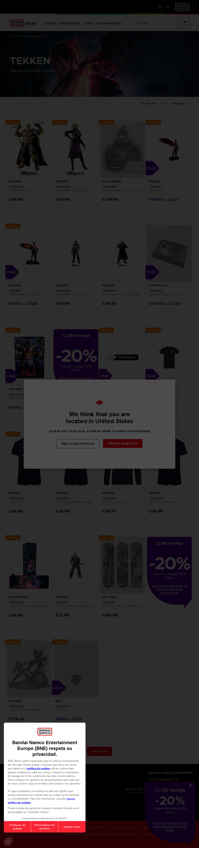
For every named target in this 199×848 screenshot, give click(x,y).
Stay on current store (77, 444)
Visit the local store (123, 443)
